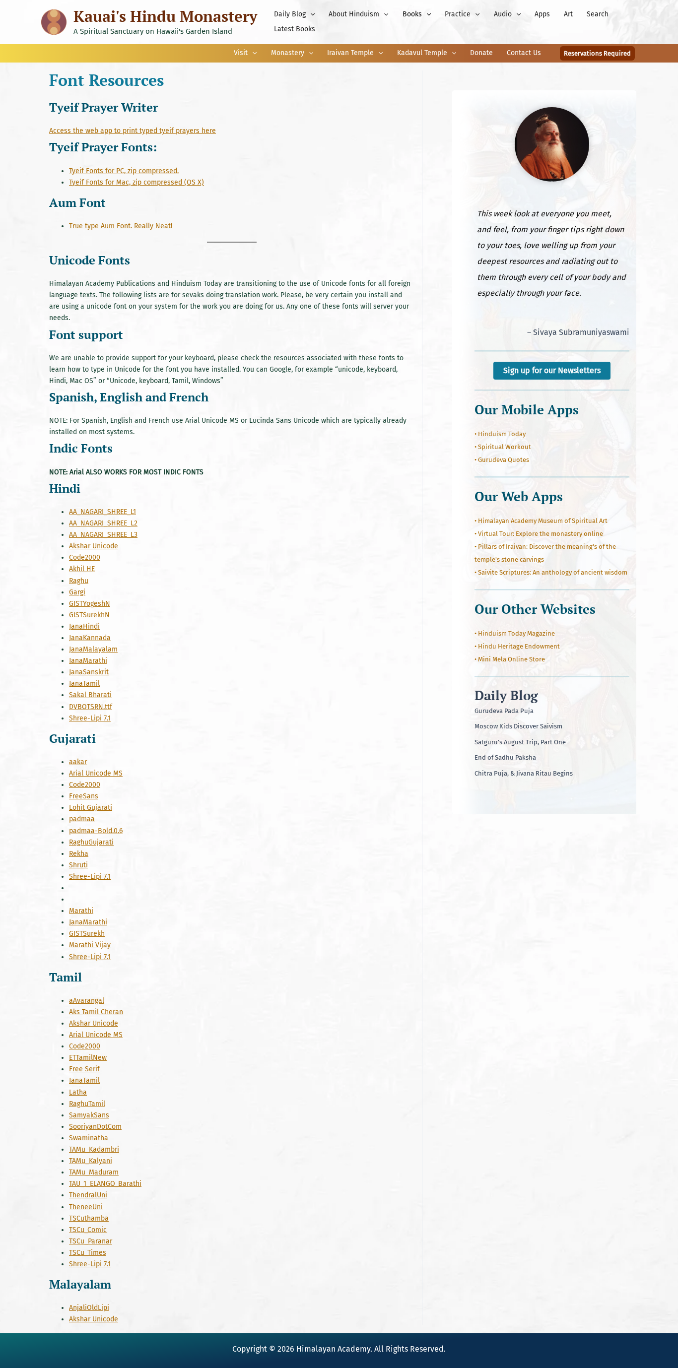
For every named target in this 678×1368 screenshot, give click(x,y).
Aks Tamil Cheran (96, 1012)
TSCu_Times (87, 1252)
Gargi (77, 592)
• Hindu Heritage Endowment (517, 646)
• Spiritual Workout (503, 447)
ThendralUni (88, 1195)
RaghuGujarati (91, 842)
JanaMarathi (88, 660)
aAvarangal (86, 1000)
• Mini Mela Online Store (510, 659)
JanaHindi (84, 626)
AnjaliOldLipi (89, 1307)
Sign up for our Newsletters (552, 370)
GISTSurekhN (89, 615)
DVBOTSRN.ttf (90, 707)
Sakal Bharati (90, 695)
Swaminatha (88, 1138)
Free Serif (84, 1069)
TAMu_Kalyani (90, 1161)
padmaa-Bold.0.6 (96, 831)
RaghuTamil (87, 1104)
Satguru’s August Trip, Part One (520, 742)
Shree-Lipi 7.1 (90, 718)
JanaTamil (84, 683)
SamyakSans (89, 1115)
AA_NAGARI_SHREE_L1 (102, 512)
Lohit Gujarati (90, 807)
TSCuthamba (89, 1218)
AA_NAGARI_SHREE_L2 (103, 523)
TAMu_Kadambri (94, 1149)
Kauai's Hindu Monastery (165, 16)
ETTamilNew (88, 1057)
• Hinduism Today (500, 434)
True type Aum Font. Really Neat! (120, 226)
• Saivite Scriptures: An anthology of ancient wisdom (551, 572)
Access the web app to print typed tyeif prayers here (132, 131)
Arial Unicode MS (96, 773)
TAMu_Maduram (94, 1172)
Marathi (81, 911)
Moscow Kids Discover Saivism (518, 726)
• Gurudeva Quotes (502, 459)
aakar (78, 762)
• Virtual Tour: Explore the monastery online (539, 533)
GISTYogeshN (89, 603)
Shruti (78, 865)
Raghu (78, 581)
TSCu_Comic (88, 1230)
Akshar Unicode (93, 546)
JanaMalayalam (93, 649)
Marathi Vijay (90, 945)
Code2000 (84, 557)
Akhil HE (82, 569)
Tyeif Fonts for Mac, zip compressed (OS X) (136, 182)
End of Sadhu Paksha (505, 757)
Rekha (78, 853)
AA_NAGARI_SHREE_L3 (103, 534)
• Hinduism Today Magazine (515, 633)
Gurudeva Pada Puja (504, 711)
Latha (78, 1092)
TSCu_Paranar (90, 1241)
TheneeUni (86, 1207)
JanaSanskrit (89, 672)
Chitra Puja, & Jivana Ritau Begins (524, 773)
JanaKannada (90, 638)
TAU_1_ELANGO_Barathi (105, 1183)
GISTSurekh (87, 933)
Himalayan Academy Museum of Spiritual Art (543, 520)
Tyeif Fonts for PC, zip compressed (123, 171)
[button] (310, 14)
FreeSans (83, 796)
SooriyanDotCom (95, 1126)
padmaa (82, 819)
